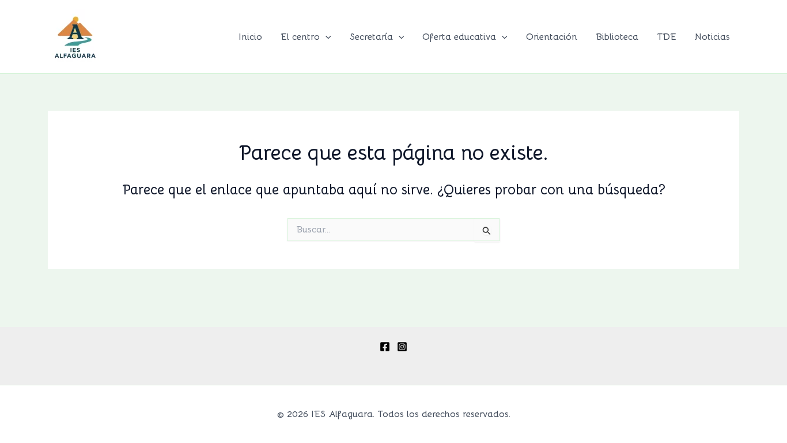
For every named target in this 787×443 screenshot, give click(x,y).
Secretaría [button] (371, 37)
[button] (325, 37)
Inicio (250, 37)
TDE (666, 37)
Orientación (551, 37)
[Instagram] (402, 346)
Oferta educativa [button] (459, 37)
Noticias (712, 37)
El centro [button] (300, 37)
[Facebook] (385, 346)
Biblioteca (617, 37)
